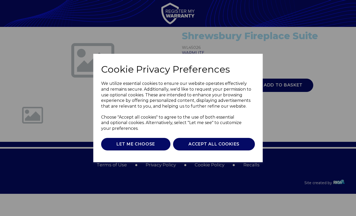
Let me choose (135, 144)
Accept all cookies (214, 144)
